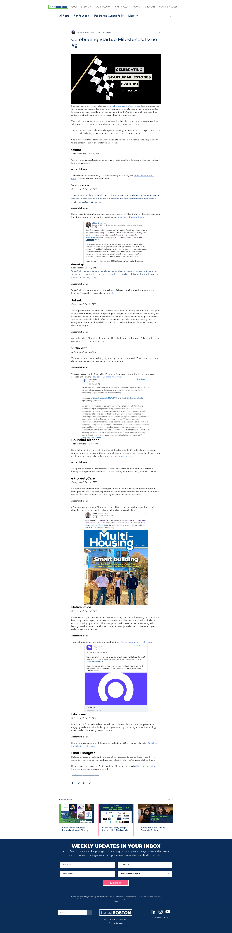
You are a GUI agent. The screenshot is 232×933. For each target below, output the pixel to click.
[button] (74, 7)
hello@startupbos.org (160, 917)
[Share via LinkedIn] (84, 783)
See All (170, 799)
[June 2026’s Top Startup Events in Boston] (155, 813)
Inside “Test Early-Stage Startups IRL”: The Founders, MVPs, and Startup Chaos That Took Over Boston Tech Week (116, 828)
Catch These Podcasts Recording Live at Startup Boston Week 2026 (75, 828)
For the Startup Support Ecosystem (85, 775)
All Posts (64, 15)
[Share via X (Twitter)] (78, 783)
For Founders (81, 15)
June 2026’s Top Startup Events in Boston (153, 828)
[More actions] (159, 32)
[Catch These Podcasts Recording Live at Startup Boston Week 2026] (76, 813)
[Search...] (89, 912)
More (131, 15)
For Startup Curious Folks (108, 15)
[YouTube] (167, 912)
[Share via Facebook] (72, 783)
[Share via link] (90, 783)
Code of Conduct (116, 923)
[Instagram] (160, 912)
